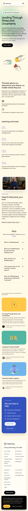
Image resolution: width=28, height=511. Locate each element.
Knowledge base (19, 475)
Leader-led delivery (7, 462)
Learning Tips (18, 459)
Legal (5, 487)
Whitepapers (18, 461)
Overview (6, 454)
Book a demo (7, 45)
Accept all (6, 506)
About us (6, 473)
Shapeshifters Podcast (7, 478)
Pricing (5, 456)
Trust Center (7, 484)
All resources (18, 454)
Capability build (8, 459)
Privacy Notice (6, 501)
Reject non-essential (17, 506)
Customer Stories (19, 456)
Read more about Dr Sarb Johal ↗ (11, 222)
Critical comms (8, 465)
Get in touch (10, 428)
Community (7, 475)
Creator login (18, 473)
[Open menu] (23, 3)
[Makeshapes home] (7, 3)
